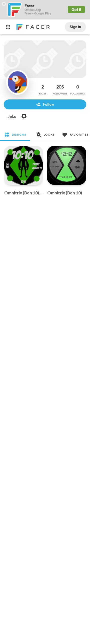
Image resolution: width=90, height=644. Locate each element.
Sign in (75, 27)
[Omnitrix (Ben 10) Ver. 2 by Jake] (23, 165)
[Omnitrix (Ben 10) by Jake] (66, 165)
